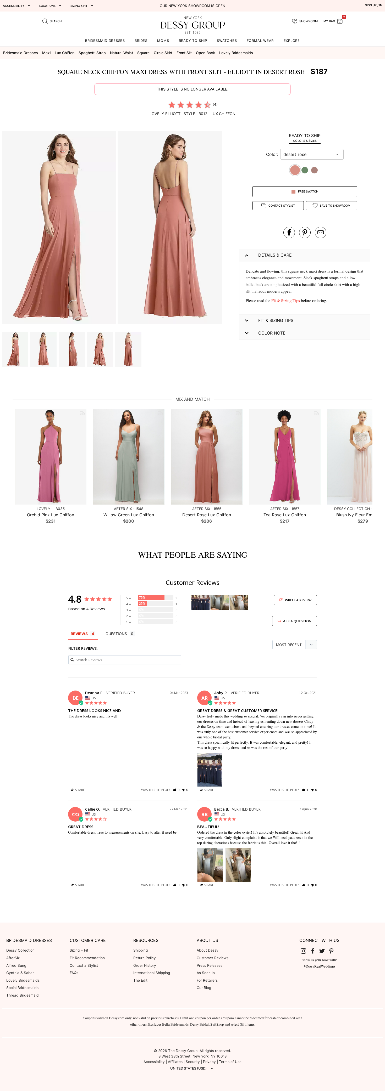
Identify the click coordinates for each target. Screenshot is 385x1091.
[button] (60, 228)
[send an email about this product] (320, 232)
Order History (144, 965)
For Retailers (207, 980)
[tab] (304, 137)
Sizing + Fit (79, 950)
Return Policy (144, 958)
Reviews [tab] (79, 633)
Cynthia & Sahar (20, 973)
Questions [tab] (116, 633)
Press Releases (209, 965)
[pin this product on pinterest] (305, 232)
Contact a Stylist (84, 965)
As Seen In (206, 973)
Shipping (140, 950)
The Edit (140, 980)
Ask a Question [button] (297, 621)
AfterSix (13, 958)
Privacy (209, 1062)
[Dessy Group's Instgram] (305, 950)
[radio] (172, 104)
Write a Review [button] (298, 600)
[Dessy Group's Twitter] (324, 950)
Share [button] (79, 790)
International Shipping (151, 973)
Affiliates (175, 1062)
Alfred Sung (16, 965)
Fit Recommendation (87, 958)
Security (193, 1062)
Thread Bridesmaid (22, 995)
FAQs (74, 973)
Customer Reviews (212, 958)
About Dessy (207, 950)
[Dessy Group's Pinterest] (333, 950)
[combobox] (308, 154)
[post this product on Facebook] (289, 232)
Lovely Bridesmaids (23, 980)
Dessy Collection (20, 950)
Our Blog (204, 988)
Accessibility (154, 1062)
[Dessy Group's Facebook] (315, 950)
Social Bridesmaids (22, 988)
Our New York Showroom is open (192, 6)
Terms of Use (230, 1062)
